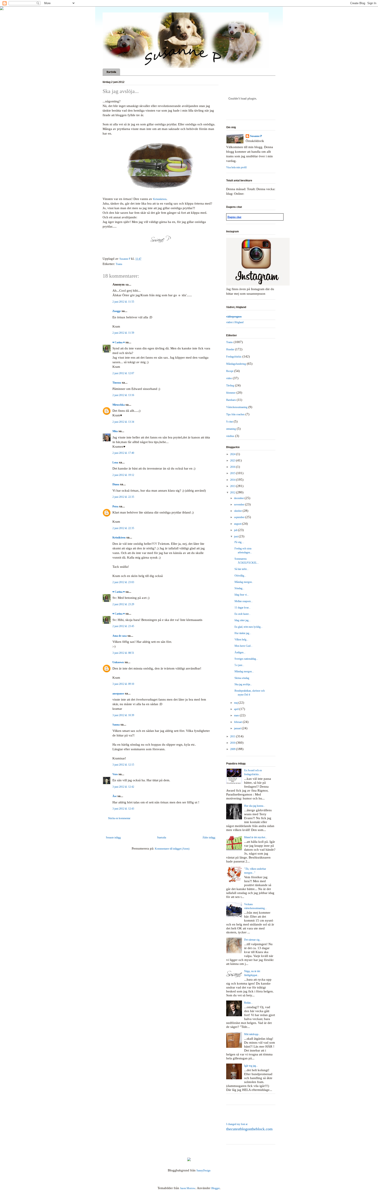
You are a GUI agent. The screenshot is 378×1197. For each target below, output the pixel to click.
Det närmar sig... (252, 939)
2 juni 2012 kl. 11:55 (123, 301)
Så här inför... (241, 569)
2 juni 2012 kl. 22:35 (123, 496)
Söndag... (239, 588)
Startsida (111, 72)
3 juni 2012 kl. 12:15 (123, 764)
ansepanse (118, 693)
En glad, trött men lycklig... (248, 626)
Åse (114, 796)
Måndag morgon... (244, 671)
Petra (115, 506)
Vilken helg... (241, 639)
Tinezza (116, 382)
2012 (233, 492)
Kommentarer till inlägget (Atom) (172, 848)
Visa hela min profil (236, 167)
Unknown (118, 662)
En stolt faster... (242, 613)
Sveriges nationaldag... (246, 658)
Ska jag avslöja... (243, 684)
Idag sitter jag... (242, 620)
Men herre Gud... (243, 645)
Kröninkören (159, 199)
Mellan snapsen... (243, 601)
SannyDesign (203, 1170)
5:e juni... (239, 665)
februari (238, 722)
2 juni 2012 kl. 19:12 (123, 475)
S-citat (229, 421)
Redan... (248, 1002)
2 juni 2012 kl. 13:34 (123, 421)
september (239, 517)
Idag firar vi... (241, 594)
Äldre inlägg (208, 837)
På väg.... (239, 542)
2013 (233, 486)
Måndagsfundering (236, 363)
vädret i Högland (234, 322)
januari (238, 728)
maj (236, 702)
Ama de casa (119, 635)
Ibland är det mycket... (255, 837)
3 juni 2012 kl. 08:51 (123, 652)
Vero (115, 774)
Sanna (116, 724)
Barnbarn (231, 399)
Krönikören (119, 537)
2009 (233, 749)
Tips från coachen (235, 414)
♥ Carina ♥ (118, 342)
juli (236, 530)
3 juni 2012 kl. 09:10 (123, 683)
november (239, 504)
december (239, 498)
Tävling (230, 385)
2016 (233, 466)
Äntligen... (239, 652)
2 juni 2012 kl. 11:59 (123, 332)
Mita (115, 431)
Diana (115, 484)
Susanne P (256, 136)
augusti (238, 523)
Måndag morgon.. (243, 582)
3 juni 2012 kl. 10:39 (123, 715)
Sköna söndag (241, 678)
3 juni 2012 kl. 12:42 (123, 786)
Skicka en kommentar (119, 818)
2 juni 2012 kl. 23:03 (123, 582)
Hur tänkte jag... (242, 633)
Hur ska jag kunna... (254, 805)
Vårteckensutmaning (236, 407)
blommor (231, 392)
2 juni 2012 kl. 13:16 (123, 395)
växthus (230, 436)
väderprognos (234, 316)
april (236, 709)
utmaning (231, 428)
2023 (233, 460)
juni (236, 536)
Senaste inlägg (113, 837)
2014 (233, 479)
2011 (233, 736)
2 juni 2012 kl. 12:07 (123, 373)
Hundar (230, 349)
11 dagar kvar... (242, 607)
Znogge (116, 311)
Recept (229, 371)
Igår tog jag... (251, 1065)
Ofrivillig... (240, 575)
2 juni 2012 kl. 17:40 (123, 452)
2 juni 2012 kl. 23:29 (123, 604)
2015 (233, 473)
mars (237, 715)
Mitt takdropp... (252, 1034)
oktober (238, 510)
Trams (119, 264)
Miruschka (118, 404)
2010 (233, 742)
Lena (115, 462)
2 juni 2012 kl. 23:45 (123, 626)
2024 (233, 454)
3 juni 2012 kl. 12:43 (123, 808)
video (229, 378)
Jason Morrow (187, 1188)
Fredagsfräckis (234, 356)
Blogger (215, 1188)
